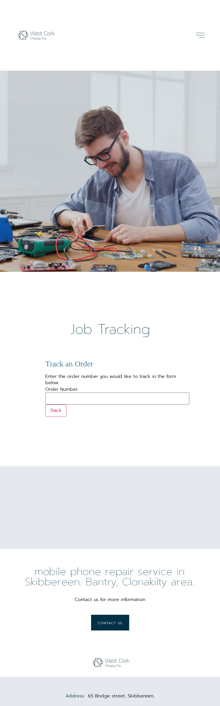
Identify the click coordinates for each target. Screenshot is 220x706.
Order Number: (61, 389)
